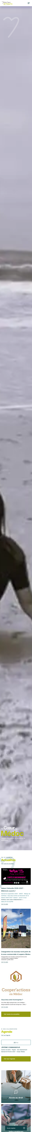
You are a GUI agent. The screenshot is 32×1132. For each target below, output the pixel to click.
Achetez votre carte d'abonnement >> (12, 899)
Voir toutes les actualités (7, 863)
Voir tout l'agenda (5, 1035)
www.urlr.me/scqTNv (7, 901)
